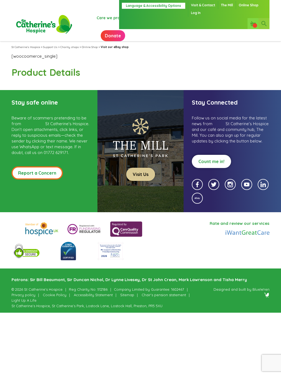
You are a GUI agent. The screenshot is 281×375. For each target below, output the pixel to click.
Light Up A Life (24, 300)
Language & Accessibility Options (153, 6)
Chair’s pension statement (164, 295)
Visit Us (140, 174)
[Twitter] (213, 184)
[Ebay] (197, 198)
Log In (196, 13)
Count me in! (211, 161)
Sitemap (127, 295)
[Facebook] (197, 184)
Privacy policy (23, 295)
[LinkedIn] (263, 184)
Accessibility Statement (93, 295)
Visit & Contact (203, 5)
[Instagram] (230, 184)
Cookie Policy (54, 295)
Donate (113, 35)
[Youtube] (246, 184)
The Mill (227, 5)
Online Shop (248, 5)
